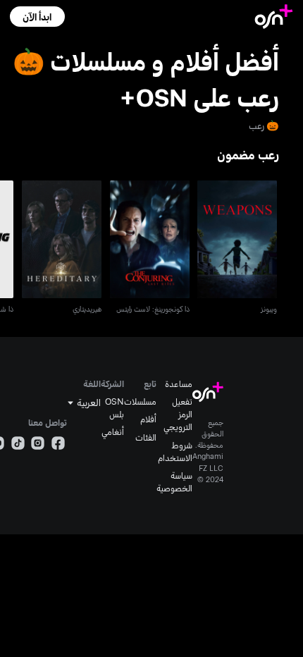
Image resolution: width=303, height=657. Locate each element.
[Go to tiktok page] (18, 444)
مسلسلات (140, 401)
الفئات (145, 437)
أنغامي (112, 431)
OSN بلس (114, 407)
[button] (37, 16)
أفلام (148, 418)
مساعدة (178, 383)
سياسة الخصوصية (174, 481)
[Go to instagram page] (38, 444)
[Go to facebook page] (58, 444)
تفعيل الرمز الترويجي (177, 414)
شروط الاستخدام (175, 451)
